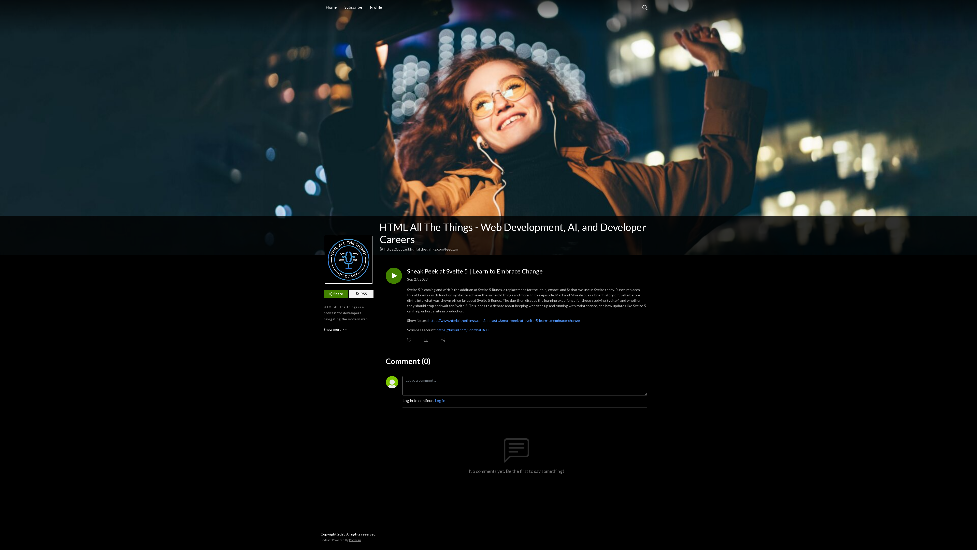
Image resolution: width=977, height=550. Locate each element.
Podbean (355, 540)
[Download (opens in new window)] (426, 339)
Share (338, 294)
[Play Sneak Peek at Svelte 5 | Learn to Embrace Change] (394, 276)
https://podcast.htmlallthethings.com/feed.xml (421, 249)
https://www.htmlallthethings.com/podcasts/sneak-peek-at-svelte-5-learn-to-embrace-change (504, 320)
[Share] (444, 339)
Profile (376, 7)
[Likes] (409, 339)
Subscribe (353, 7)
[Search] (645, 7)
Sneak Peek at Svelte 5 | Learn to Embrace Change (475, 271)
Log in (440, 400)
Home (331, 7)
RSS (364, 294)
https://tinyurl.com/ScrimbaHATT (463, 330)
